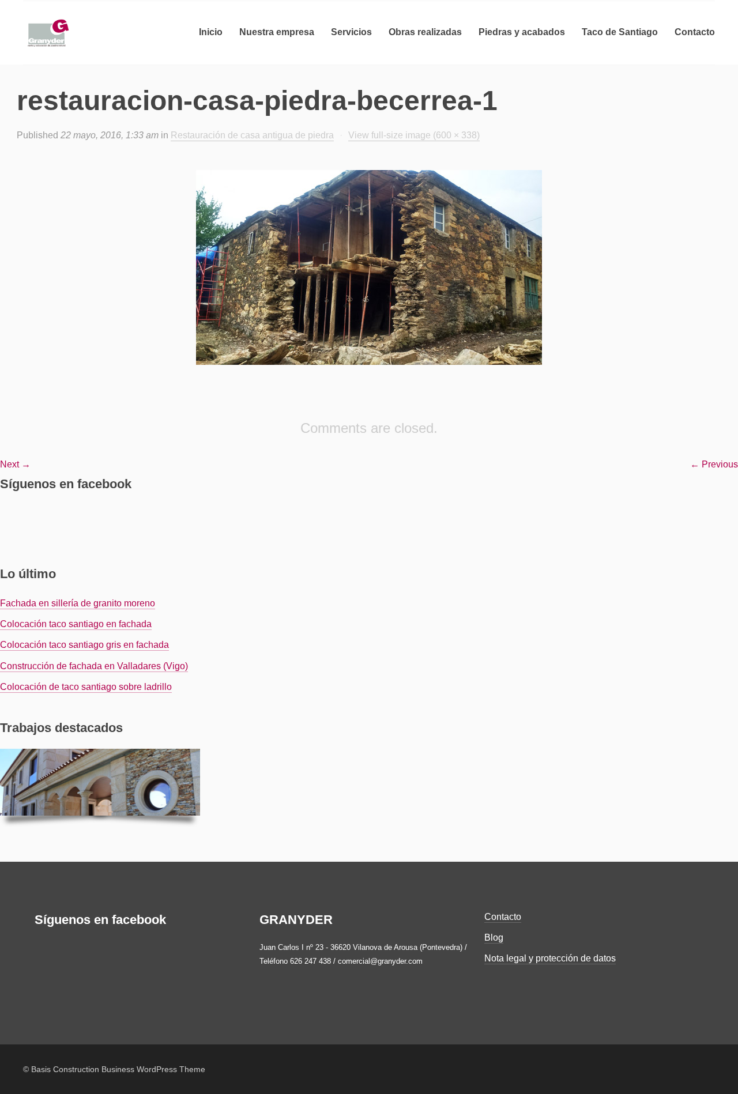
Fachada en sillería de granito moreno (77, 603)
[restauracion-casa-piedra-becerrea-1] (369, 267)
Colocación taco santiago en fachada (76, 624)
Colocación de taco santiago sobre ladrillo (86, 687)
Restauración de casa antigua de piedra (252, 135)
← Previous (714, 464)
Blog (493, 937)
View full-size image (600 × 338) (414, 135)
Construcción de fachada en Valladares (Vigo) (94, 666)
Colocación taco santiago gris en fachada (84, 645)
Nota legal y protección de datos (550, 958)
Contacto (502, 917)
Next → (15, 464)
